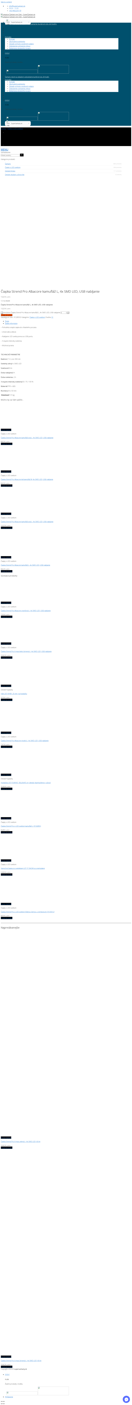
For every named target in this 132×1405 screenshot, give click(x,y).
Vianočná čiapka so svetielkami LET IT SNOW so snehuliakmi (23, 868)
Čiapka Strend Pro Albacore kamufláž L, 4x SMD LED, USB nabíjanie (25, 565)
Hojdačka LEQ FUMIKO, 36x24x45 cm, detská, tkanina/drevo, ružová (26, 783)
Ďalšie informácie (11, 323)
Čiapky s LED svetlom (15, 128)
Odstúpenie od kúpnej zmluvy (19, 46)
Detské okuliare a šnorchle (14, 174)
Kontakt (12, 39)
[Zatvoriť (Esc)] (1, 1401)
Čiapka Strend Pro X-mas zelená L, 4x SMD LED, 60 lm (20, 1141)
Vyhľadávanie (5, 152)
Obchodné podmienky (17, 41)
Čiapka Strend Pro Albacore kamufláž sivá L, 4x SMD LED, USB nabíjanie (27, 438)
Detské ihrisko (10, 171)
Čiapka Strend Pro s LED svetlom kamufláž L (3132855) (21, 826)
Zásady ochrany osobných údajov (21, 44)
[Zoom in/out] (4, 1401)
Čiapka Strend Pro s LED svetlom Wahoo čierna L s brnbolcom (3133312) (27, 912)
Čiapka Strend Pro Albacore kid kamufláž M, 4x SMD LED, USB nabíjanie (27, 479)
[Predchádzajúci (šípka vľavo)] (1, 1403)
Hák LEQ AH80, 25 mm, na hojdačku (14, 694)
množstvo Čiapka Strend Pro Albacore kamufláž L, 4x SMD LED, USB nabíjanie (31, 312)
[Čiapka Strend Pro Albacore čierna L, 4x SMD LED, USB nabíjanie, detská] (10, 145)
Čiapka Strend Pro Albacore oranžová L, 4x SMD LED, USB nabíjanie (26, 610)
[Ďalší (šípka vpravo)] (4, 1403)
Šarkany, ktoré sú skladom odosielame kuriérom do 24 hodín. (27, 77)
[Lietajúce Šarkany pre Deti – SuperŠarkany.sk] (18, 15)
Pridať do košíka (7, 315)
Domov (3, 128)
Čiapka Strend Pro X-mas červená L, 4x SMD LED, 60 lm (21, 1360)
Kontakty (8, 37)
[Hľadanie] (22, 154)
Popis (7, 321)
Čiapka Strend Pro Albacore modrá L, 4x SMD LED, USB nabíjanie (25, 740)
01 (52, 317)
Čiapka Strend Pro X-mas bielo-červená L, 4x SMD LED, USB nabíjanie (26, 651)
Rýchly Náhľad (6, 430)
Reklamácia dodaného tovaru (20, 48)
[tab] (61, 321)
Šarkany (8, 164)
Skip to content (6, 2)
